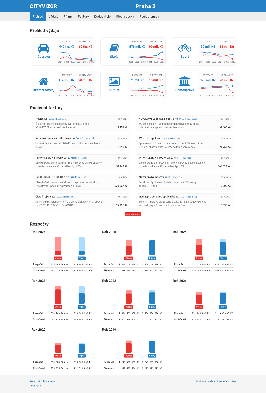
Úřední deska (125, 16)
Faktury (83, 16)
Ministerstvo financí (208, 381)
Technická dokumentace (42, 381)
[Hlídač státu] (61, 119)
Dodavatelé (102, 16)
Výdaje (53, 16)
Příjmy (68, 16)
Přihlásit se (35, 385)
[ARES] (52, 119)
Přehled (38, 16)
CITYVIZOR (43, 6)
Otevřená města (228, 381)
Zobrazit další (133, 214)
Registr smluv (149, 16)
